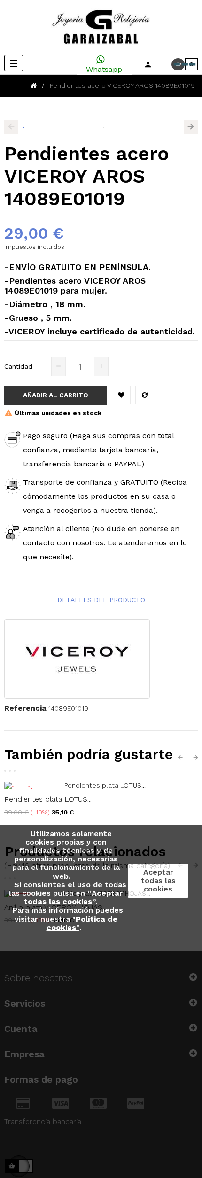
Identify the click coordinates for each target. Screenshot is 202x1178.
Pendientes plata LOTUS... (48, 799)
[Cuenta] (148, 64)
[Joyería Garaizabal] (101, 27)
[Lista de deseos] (121, 395)
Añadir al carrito (55, 395)
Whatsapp (104, 69)
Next (191, 127)
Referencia (25, 708)
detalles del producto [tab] (101, 600)
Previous (11, 127)
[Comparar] (144, 395)
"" (82, 923)
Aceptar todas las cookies (158, 880)
